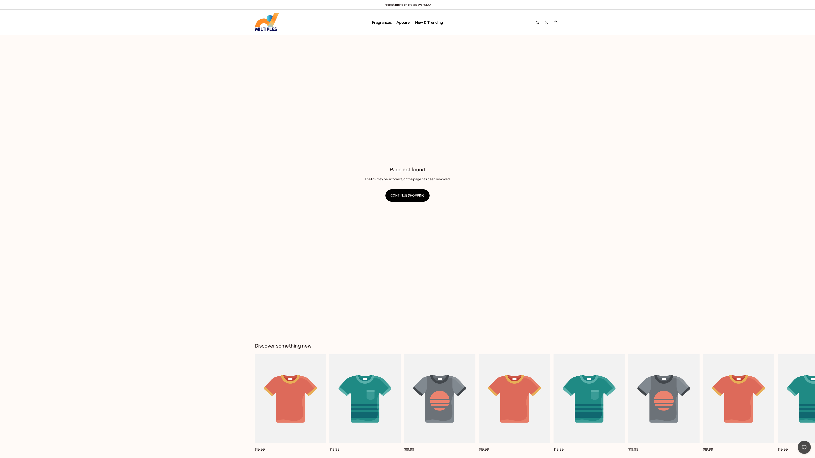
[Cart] (555, 22)
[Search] (537, 22)
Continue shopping (407, 195)
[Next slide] (555, 403)
